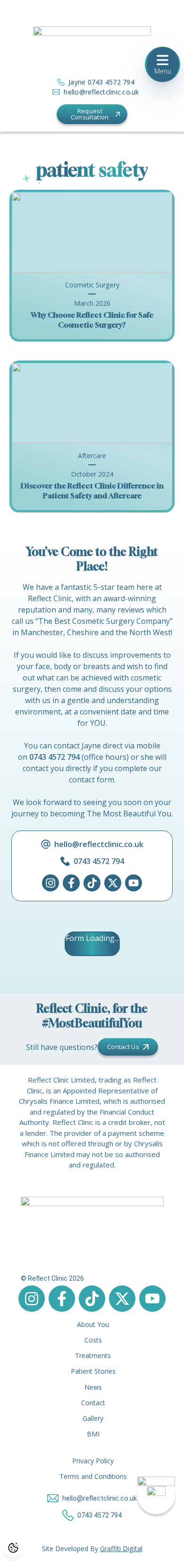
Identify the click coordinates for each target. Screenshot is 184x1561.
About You (93, 1324)
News (93, 1387)
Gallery (93, 1418)
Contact (93, 1402)
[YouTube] (133, 883)
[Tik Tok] (92, 883)
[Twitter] (112, 883)
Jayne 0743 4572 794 (101, 81)
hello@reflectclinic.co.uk (101, 91)
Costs (93, 1339)
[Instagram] (50, 883)
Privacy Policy (93, 1460)
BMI (93, 1433)
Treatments (93, 1355)
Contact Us (123, 1046)
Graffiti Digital (121, 1548)
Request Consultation (90, 114)
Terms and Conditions (93, 1476)
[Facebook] (71, 883)
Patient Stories (93, 1371)
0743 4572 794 (54, 757)
